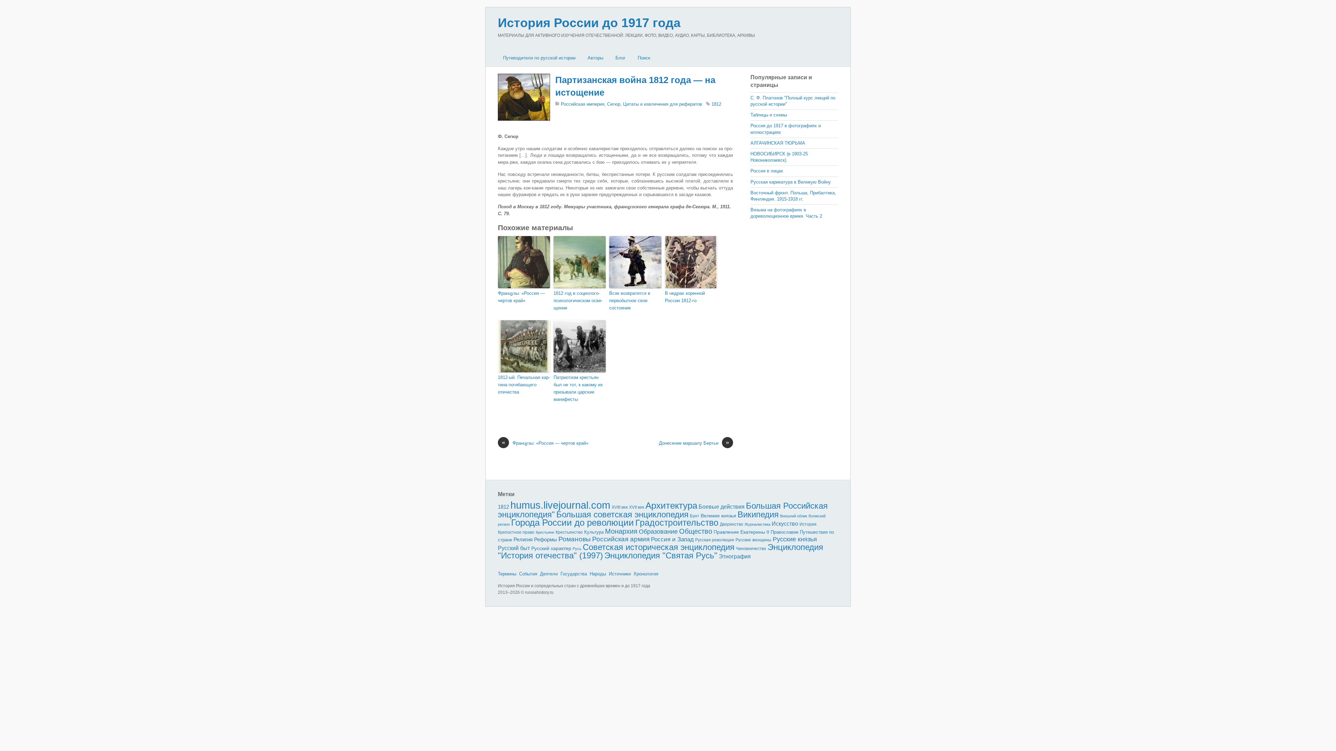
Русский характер (551, 548)
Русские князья (795, 539)
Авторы (595, 57)
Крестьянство (569, 532)
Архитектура (671, 505)
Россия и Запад (672, 539)
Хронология (646, 573)
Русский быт (514, 548)
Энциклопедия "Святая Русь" (660, 555)
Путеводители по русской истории (539, 57)
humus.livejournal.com (560, 505)
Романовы (574, 539)
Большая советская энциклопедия (622, 514)
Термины (507, 573)
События (528, 573)
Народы (598, 573)
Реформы (545, 539)
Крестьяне (545, 532)
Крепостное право (516, 532)
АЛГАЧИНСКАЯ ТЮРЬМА (777, 143)
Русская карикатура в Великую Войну (790, 182)
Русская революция (714, 540)
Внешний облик (793, 516)
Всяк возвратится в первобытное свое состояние (629, 300)
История (808, 524)
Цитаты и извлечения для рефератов (662, 104)
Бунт (694, 516)
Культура (594, 532)
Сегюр (613, 104)
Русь (577, 549)
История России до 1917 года (589, 23)
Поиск (644, 57)
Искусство (785, 524)
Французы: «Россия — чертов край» (521, 297)
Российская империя (582, 104)
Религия (523, 539)
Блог (620, 57)
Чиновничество (751, 548)
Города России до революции (572, 522)
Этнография (735, 556)
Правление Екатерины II (741, 532)
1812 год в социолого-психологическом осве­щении (578, 300)
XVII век (636, 507)
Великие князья (718, 515)
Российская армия (621, 539)
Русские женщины (753, 540)
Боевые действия (722, 506)
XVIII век (620, 507)
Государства (573, 573)
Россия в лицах (766, 170)
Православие (784, 532)
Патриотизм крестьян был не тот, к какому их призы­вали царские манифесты (578, 388)
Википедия (758, 514)
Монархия (621, 531)
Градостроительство (676, 522)
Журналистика (757, 524)
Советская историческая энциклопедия (658, 547)
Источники (620, 573)
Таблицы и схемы (768, 115)
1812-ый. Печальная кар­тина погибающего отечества (524, 385)
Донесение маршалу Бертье (694, 443)
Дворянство (731, 524)
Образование (658, 531)
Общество (695, 531)
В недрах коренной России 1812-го (685, 297)
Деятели (549, 573)
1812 (716, 104)
